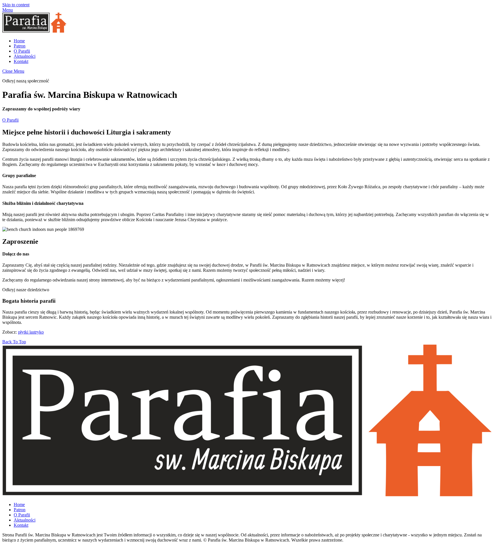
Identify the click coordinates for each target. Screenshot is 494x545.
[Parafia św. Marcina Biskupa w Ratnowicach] (34, 31)
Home (19, 40)
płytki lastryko (31, 332)
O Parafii (22, 51)
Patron (19, 45)
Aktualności (24, 56)
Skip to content (15, 4)
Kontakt (21, 61)
